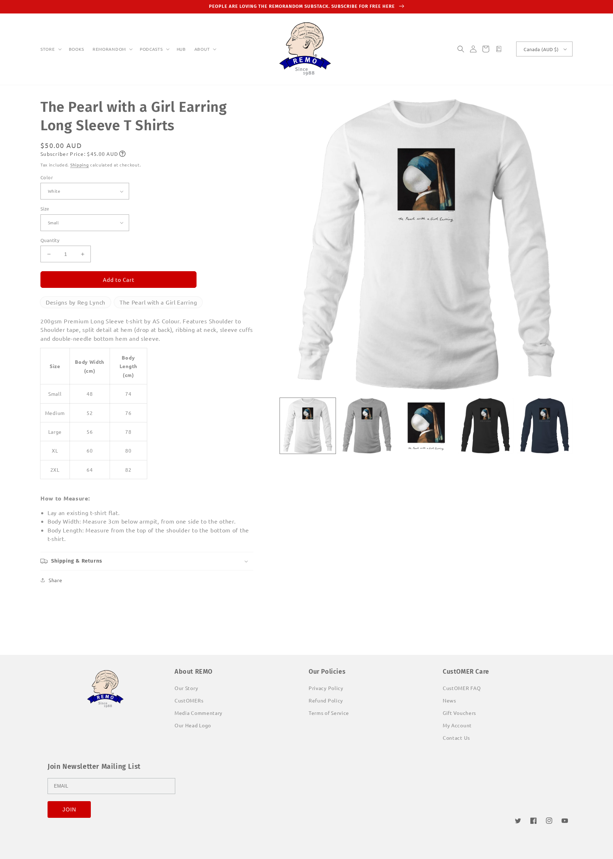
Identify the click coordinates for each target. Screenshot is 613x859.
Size (44, 209)
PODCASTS (151, 49)
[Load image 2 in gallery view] (367, 426)
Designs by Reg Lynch (75, 302)
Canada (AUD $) (541, 49)
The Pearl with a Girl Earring (158, 302)
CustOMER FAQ (462, 688)
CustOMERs (189, 700)
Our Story (186, 688)
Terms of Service (329, 713)
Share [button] (55, 580)
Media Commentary (198, 713)
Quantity (49, 240)
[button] (50, 49)
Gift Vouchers (459, 713)
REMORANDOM (109, 49)
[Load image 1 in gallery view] (308, 426)
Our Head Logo (193, 725)
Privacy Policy (326, 688)
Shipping (79, 165)
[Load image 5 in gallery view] (545, 426)
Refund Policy (326, 700)
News (449, 700)
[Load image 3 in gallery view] (426, 426)
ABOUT (202, 49)
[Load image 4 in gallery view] (485, 426)
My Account (457, 725)
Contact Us (456, 737)
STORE (47, 49)
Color (46, 177)
